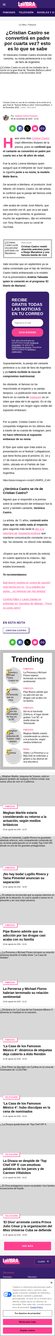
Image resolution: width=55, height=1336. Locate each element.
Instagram (36, 397)
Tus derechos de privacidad (27, 1313)
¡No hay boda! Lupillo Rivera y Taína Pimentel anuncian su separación (25, 878)
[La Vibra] (27, 5)
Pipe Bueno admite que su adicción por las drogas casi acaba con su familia (24, 935)
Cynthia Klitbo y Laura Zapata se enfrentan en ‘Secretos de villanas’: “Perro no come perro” (27, 603)
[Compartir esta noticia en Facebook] (20, 128)
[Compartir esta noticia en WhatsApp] (12, 128)
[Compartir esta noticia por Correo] (35, 128)
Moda (26, 749)
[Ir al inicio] (11, 1262)
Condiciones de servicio (21, 347)
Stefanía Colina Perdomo (26, 116)
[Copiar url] (42, 128)
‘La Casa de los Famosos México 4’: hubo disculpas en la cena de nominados (26, 1107)
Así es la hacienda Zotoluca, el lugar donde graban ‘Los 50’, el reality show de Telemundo (36, 717)
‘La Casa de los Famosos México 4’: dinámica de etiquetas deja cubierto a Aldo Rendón (27, 1050)
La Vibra (22, 25)
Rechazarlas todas (27, 1322)
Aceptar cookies (27, 1330)
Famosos (9, 12)
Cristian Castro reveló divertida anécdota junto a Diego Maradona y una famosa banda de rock (35, 250)
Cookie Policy (36, 1307)
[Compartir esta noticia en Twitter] (27, 128)
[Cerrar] (51, 1282)
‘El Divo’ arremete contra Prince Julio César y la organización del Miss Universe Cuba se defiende (27, 1226)
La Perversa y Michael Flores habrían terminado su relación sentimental (25, 993)
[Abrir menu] (4, 4)
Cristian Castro (40, 138)
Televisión (26, 12)
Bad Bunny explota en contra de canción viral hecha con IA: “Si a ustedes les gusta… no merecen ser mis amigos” (26, 587)
